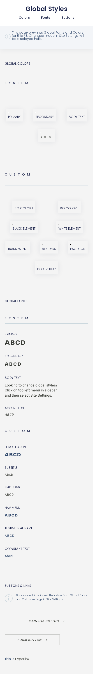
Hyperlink (22, 659)
